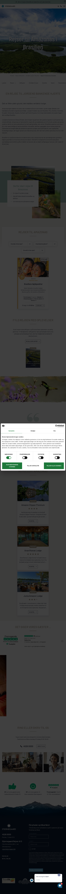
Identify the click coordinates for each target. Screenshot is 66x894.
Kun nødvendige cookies (12, 465)
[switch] (24, 457)
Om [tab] (54, 431)
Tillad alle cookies (54, 465)
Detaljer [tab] (33, 431)
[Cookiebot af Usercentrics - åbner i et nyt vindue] (56, 426)
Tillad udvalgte (33, 465)
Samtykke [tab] (11, 431)
